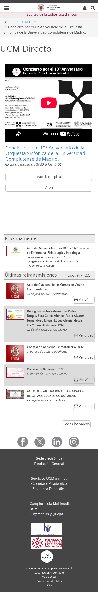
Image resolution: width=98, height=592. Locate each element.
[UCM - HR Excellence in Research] (46, 529)
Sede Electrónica (49, 458)
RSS (49, 585)
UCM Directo (30, 22)
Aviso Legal (49, 576)
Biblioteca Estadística (49, 489)
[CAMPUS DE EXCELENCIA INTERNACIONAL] (46, 542)
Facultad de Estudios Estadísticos (51, 14)
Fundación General (49, 464)
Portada (9, 22)
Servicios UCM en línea (49, 479)
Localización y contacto (49, 572)
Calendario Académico (49, 484)
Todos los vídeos (76, 424)
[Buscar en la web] (93, 8)
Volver (49, 188)
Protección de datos (49, 581)
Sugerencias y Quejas (46, 514)
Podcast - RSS (77, 275)
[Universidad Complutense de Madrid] (49, 7)
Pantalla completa (49, 177)
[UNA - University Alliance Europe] (47, 556)
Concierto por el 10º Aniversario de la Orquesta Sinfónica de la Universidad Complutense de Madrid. (45, 153)
